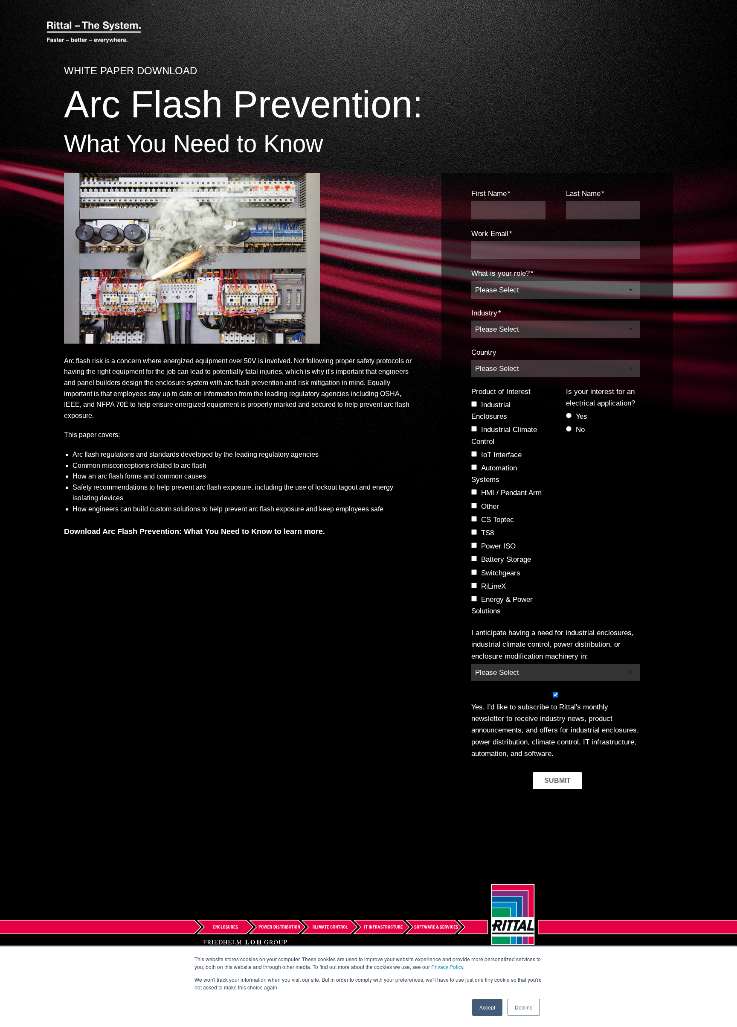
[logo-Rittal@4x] (94, 32)
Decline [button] (524, 1007)
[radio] (603, 416)
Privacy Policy (447, 966)
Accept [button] (487, 1007)
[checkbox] (508, 508)
